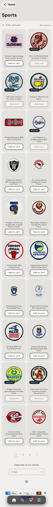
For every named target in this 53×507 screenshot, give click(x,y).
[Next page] (37, 454)
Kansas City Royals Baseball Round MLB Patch (39, 349)
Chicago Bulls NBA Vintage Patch (14, 266)
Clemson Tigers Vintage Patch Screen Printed (14, 57)
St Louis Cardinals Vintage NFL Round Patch (39, 182)
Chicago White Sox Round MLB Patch (14, 348)
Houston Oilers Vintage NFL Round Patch (39, 307)
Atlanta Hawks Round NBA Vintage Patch (38, 266)
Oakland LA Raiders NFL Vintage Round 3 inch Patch (14, 182)
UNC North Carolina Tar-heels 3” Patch (14, 98)
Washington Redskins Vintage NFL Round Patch (39, 225)
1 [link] (16, 454)
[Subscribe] (41, 472)
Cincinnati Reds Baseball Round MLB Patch (14, 434)
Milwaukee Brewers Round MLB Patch (14, 307)
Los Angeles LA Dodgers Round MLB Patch (39, 139)
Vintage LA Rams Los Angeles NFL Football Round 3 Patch (14, 225)
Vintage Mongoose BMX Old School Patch (14, 138)
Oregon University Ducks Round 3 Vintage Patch (14, 391)
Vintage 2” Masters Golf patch (39, 98)
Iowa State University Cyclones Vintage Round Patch (39, 391)
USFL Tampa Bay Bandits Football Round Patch (39, 434)
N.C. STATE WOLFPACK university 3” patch (39, 57)
